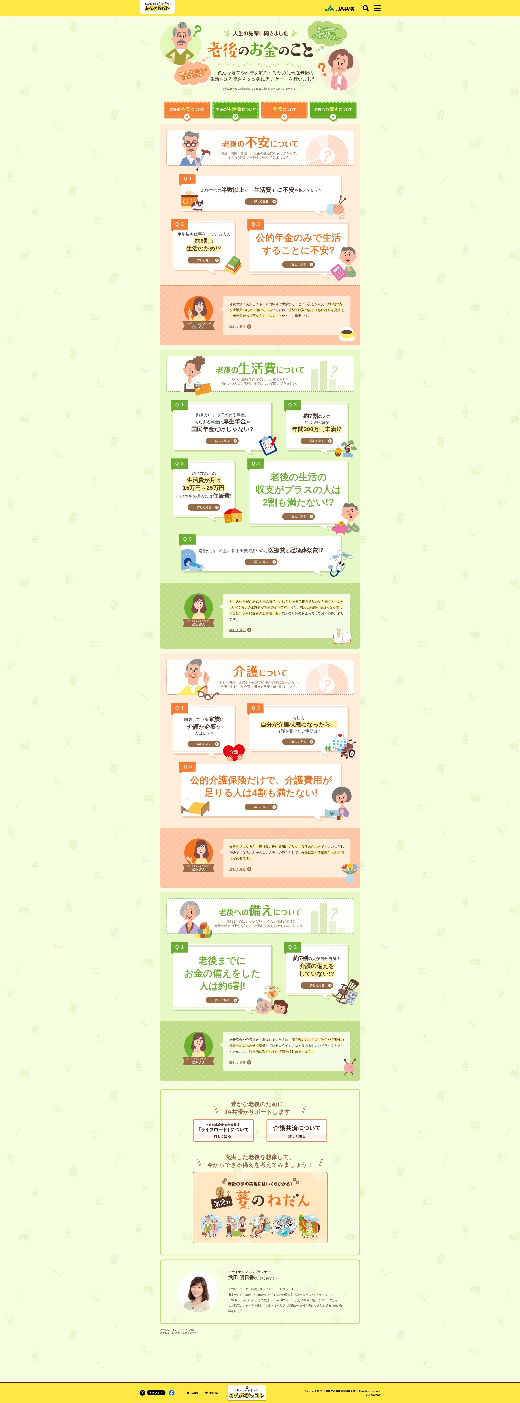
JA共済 (194, 1392)
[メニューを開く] (377, 8)
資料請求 (214, 1392)
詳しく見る (237, 326)
